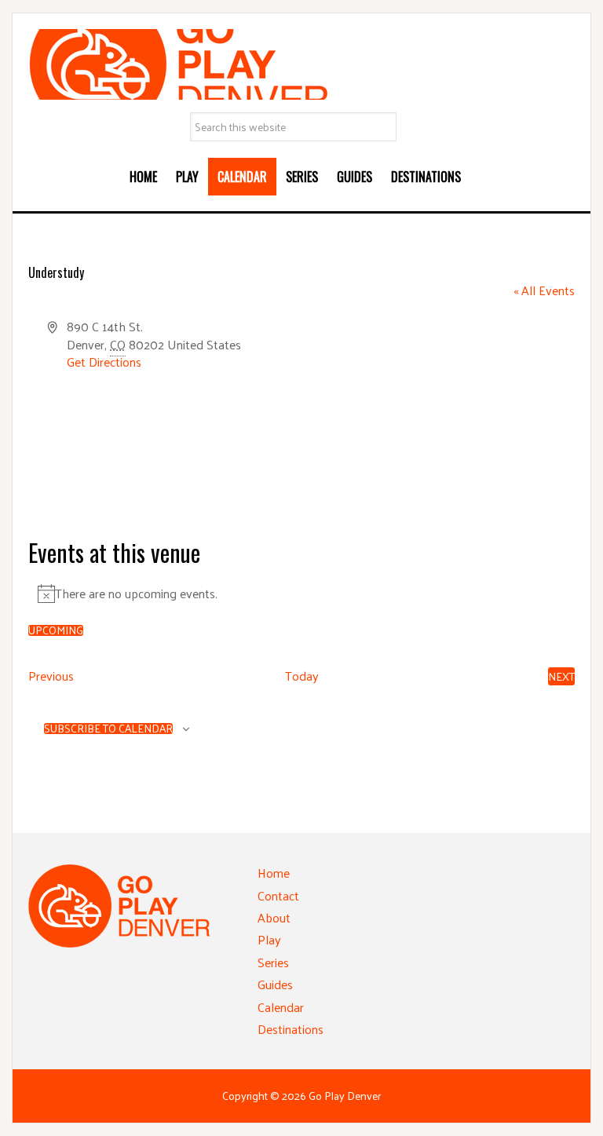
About (274, 917)
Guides (275, 984)
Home (274, 872)
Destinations (290, 1028)
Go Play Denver (301, 64)
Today (302, 676)
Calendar (281, 1006)
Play (269, 939)
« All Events (544, 290)
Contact (278, 895)
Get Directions (104, 361)
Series (273, 962)
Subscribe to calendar (108, 728)
